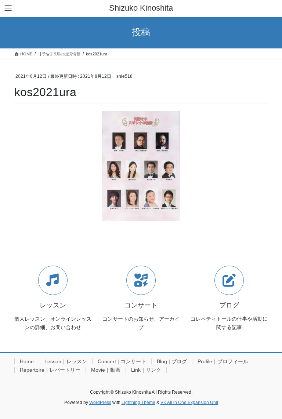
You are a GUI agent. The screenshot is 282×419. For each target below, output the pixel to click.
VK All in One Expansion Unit (189, 402)
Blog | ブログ (172, 361)
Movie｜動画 (105, 370)
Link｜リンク (146, 370)
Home (27, 361)
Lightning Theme (138, 402)
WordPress (100, 402)
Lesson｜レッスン (65, 361)
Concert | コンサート (122, 361)
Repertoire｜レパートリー (50, 370)
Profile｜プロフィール (223, 361)
